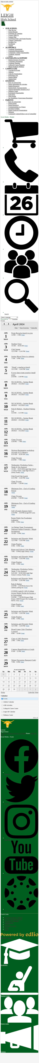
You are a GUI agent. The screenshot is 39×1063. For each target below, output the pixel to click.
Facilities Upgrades (10, 926)
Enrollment (11, 44)
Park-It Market (16, 584)
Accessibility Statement (11, 921)
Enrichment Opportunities (16, 93)
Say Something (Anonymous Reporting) (20, 98)
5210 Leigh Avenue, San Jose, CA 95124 (13, 733)
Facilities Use (12, 42)
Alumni (10, 45)
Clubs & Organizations (15, 74)
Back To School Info (14, 82)
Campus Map (12, 37)
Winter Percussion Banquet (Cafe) (23, 660)
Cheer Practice (16, 544)
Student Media (12, 77)
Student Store (12, 79)
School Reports (13, 32)
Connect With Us (13, 35)
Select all (35, 717)
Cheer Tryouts (16, 440)
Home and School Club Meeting (23, 550)
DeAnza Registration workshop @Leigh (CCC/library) (22, 451)
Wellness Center (13, 91)
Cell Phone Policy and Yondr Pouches (19, 39)
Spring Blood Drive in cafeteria (22, 357)
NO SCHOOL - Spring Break (22, 382)
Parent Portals (12, 103)
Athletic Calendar (8, 702)
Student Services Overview (16, 60)
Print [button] (16, 328)
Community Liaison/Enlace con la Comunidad (22, 114)
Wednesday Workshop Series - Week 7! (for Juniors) (22, 570)
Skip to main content (7, 1)
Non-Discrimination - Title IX (13, 917)
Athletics (11, 72)
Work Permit (12, 96)
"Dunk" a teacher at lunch (20, 367)
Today (3, 692)
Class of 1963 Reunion (19, 639)
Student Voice (16, 344)
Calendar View (33, 692)
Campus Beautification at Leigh (22, 649)
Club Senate (15, 349)
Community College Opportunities (18, 52)
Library (10, 56)
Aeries (6, 928)
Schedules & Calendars (15, 33)
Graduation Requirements (16, 51)
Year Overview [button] (24, 328)
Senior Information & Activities (17, 84)
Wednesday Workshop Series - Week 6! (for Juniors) (22, 466)
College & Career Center (10, 708)
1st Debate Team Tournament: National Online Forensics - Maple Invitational (23, 529)
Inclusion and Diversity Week (22, 538)
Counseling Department (15, 61)
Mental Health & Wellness (16, 66)
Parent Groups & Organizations (17, 110)
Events (5, 698)
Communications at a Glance (17, 107)
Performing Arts (13, 75)
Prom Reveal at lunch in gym (22, 333)
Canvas (7, 929)
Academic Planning (14, 63)
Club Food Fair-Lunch (19, 476)
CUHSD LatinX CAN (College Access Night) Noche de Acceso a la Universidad (23, 593)
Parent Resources (13, 105)
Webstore (11, 112)
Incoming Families (13, 108)
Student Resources (13, 86)
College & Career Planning (16, 65)
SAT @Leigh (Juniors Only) (21, 511)
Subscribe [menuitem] (34, 328)
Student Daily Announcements (17, 88)
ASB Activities (7, 705)
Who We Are (12, 30)
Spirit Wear (11, 94)
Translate (15, 319)
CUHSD (7, 924)
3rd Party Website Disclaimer (13, 919)
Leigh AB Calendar (9, 712)
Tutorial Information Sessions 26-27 (19, 89)
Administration (9, 922)
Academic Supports (14, 54)
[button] (11, 28)
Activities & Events (14, 70)
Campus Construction (14, 40)
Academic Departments (15, 49)
